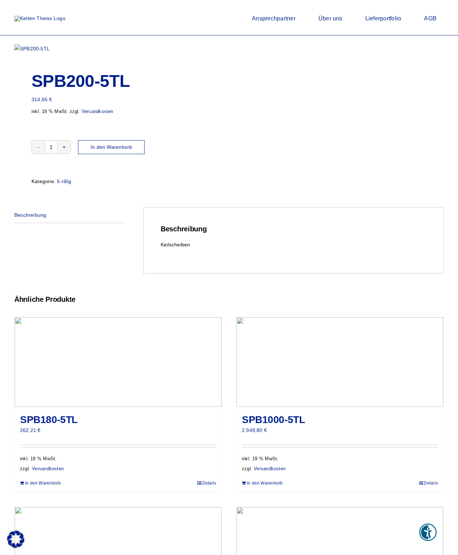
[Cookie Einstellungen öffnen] (15, 546)
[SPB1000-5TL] (340, 362)
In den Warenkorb (111, 147)
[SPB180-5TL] (118, 362)
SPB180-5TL (49, 419)
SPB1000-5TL (273, 419)
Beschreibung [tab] (30, 215)
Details (209, 483)
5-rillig (64, 181)
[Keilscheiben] (117, 48)
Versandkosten (97, 111)
